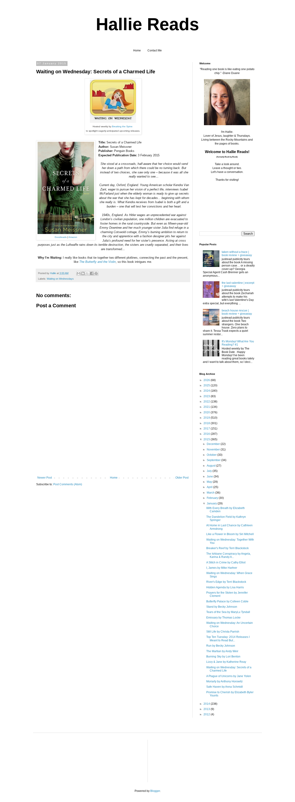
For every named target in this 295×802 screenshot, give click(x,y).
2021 (207, 406)
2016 (207, 433)
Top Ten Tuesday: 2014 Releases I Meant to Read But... (228, 638)
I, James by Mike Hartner (221, 567)
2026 (207, 380)
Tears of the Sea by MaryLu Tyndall (228, 612)
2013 (207, 709)
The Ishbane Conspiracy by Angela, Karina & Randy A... (228, 555)
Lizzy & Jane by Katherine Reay (226, 661)
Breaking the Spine (122, 126)
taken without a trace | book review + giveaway (237, 253)
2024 (207, 390)
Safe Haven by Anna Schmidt (224, 686)
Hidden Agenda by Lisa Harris (225, 587)
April (210, 487)
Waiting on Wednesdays (60, 278)
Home (137, 50)
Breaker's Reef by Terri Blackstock (227, 548)
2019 (207, 417)
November (214, 449)
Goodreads (61, 237)
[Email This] (78, 273)
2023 (207, 396)
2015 (207, 439)
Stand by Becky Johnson (221, 606)
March (211, 492)
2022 (207, 401)
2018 (207, 423)
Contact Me (155, 50)
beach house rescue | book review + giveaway (237, 312)
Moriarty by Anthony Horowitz (224, 681)
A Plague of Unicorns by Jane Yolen (228, 676)
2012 (207, 714)
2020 (207, 412)
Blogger (155, 791)
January (212, 503)
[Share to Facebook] (91, 273)
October (212, 454)
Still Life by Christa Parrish (222, 631)
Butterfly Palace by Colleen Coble (227, 601)
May (210, 481)
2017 (207, 428)
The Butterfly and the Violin (97, 261)
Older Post (182, 477)
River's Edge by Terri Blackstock (226, 581)
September (214, 460)
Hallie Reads (147, 24)
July (209, 471)
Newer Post (44, 477)
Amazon (72, 237)
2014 (207, 703)
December (214, 444)
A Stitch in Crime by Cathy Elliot (225, 562)
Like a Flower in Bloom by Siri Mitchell (230, 534)
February (213, 498)
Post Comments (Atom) (67, 484)
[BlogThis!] (83, 273)
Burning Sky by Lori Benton (223, 656)
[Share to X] (87, 273)
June (210, 476)
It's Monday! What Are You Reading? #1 (238, 343)
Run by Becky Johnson (220, 645)
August (211, 465)
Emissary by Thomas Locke (223, 617)
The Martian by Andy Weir (222, 651)
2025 (207, 385)
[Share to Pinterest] (96, 273)
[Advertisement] (113, 441)
